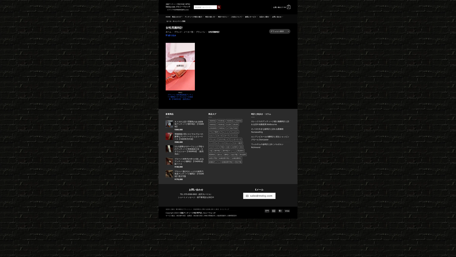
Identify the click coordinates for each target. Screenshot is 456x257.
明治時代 (241, 151)
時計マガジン (223, 17)
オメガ (220, 136)
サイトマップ (224, 209)
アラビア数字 (213, 132)
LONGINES (213, 128)
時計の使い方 (210, 17)
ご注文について (236, 17)
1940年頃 (212, 124)
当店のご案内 (264, 17)
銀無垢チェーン (214, 162)
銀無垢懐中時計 (227, 162)
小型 (210, 151)
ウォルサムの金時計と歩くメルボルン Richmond (267, 146)
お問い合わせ (277, 17)
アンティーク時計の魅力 (193, 17)
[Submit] (219, 7)
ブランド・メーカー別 (183, 32)
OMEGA (221, 128)
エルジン (212, 136)
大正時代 (234, 147)
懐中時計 (217, 151)
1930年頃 (238, 121)
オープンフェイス (230, 136)
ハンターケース (236, 139)
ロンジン (229, 143)
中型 (222, 147)
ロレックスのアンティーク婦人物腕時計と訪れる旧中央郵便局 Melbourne (270, 123)
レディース (220, 143)
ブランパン (200, 32)
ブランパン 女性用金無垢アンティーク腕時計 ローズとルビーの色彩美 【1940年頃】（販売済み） (180, 97)
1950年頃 (221, 124)
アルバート (224, 132)
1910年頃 (221, 121)
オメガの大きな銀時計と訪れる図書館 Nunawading (267, 130)
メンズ (211, 143)
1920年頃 (229, 121)
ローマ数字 (238, 143)
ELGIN (228, 124)
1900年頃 (212, 121)
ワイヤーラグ (213, 147)
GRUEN (235, 124)
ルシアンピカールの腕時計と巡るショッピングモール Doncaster (270, 138)
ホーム (168, 32)
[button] (281, 7)
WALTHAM (233, 128)
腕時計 (226, 154)
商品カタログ (177, 17)
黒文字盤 (238, 162)
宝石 (241, 147)
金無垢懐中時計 (224, 158)
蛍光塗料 (243, 154)
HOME (168, 17)
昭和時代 (212, 154)
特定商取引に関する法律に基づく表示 (206, 209)
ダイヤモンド (223, 139)
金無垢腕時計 (236, 158)
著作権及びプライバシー (184, 209)
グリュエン (213, 139)
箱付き (220, 154)
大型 (227, 147)
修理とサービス (250, 17)
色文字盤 (234, 154)
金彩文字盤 (213, 158)
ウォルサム (234, 132)
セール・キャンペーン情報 (175, 21)
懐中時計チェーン (229, 151)
